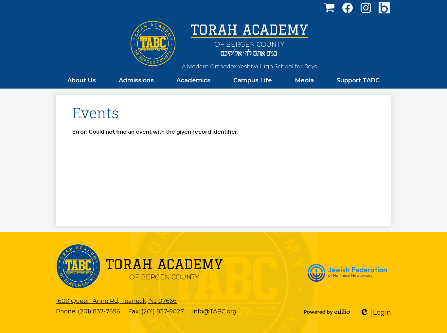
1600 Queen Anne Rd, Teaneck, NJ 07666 (116, 301)
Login (377, 312)
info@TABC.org (214, 311)
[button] (81, 80)
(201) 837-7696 (100, 311)
